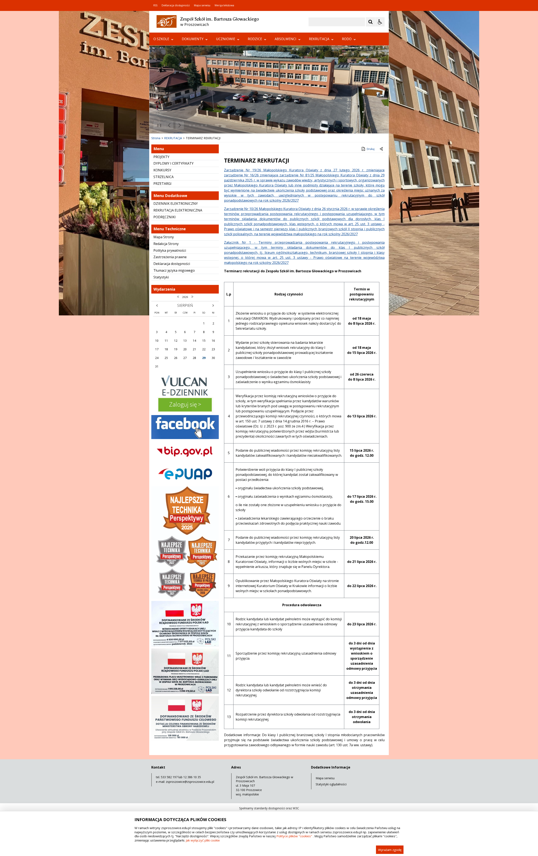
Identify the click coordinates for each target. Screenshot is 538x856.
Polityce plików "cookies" (294, 836)
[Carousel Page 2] (194, 125)
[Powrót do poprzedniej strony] (382, 149)
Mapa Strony (163, 237)
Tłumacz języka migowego (174, 270)
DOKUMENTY (192, 39)
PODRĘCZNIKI (164, 217)
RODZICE (255, 39)
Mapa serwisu (202, 5)
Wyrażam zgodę (389, 850)
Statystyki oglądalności (331, 784)
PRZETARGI (162, 183)
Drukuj (370, 149)
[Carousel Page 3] (198, 125)
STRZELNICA (163, 177)
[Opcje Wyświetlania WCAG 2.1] (380, 21)
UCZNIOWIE (225, 39)
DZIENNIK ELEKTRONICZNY (175, 203)
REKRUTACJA (319, 39)
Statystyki (161, 277)
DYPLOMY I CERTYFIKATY (173, 163)
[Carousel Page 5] (206, 125)
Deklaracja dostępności (176, 5)
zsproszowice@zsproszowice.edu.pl (190, 782)
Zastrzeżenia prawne (170, 257)
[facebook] (185, 438)
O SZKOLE (161, 39)
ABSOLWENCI (285, 39)
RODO (347, 39)
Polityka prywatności (169, 250)
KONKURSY (162, 170)
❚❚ (157, 125)
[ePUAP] (185, 483)
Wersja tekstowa (224, 5)
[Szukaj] (370, 21)
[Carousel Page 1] (190, 125)
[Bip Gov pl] (185, 460)
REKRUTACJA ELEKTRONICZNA (177, 210)
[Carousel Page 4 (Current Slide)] (202, 125)
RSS (155, 5)
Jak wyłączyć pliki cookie (203, 840)
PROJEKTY (161, 157)
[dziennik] (185, 412)
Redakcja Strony (166, 243)
